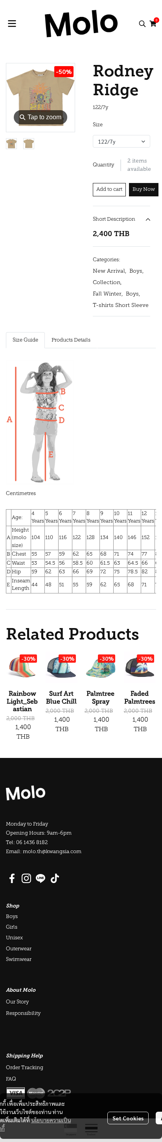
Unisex (14, 938)
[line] (40, 878)
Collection (107, 283)
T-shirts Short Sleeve (121, 306)
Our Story (17, 1002)
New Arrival (109, 271)
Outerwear (18, 949)
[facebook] (12, 878)
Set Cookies (128, 1118)
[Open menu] (12, 23)
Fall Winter (108, 294)
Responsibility (23, 1013)
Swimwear (18, 959)
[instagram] (26, 878)
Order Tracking (24, 1067)
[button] (142, 23)
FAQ (11, 1079)
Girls (11, 927)
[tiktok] (54, 878)
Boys (136, 271)
